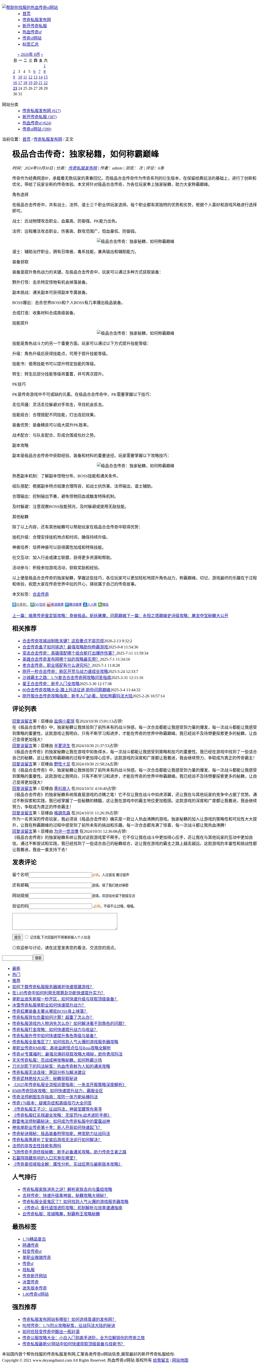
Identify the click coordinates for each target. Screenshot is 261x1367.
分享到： (23, 604)
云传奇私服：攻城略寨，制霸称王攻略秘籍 (61, 1214)
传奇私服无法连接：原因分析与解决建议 (49, 1072)
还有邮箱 (20, 885)
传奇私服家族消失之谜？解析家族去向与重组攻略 (67, 1189)
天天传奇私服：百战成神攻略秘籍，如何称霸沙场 (57, 1060)
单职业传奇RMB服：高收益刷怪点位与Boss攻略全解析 (61, 1048)
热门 (16, 974)
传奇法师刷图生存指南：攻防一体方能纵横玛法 (55, 1097)
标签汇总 (30, 44)
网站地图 (180, 1360)
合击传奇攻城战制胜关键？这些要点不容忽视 (63, 641)
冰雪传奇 (30, 1282)
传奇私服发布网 (36, 20)
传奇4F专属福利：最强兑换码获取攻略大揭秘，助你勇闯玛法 (67, 1054)
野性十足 (62, 764)
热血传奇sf (32, 32)
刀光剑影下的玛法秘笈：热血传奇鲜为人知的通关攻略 (61, 1066)
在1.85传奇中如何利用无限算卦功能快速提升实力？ (58, 993)
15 (46, 77)
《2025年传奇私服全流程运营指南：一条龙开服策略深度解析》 (69, 1085)
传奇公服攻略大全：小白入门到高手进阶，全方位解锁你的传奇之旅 (83, 1338)
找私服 (28, 1270)
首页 (26, 13)
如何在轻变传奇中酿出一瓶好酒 (51, 1332)
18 (25, 83)
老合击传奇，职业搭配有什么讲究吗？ (57, 665)
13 (35, 77)
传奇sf (27, 1263)
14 (40, 77)
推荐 (16, 981)
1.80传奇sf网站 (35, 1294)
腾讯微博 (75, 604)
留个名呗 (20, 875)
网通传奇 (30, 1245)
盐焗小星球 (64, 721)
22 (46, 83)
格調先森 (62, 813)
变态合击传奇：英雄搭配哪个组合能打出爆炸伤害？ (69, 653)
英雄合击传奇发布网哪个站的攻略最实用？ (61, 659)
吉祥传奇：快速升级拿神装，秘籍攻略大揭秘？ (65, 1195)
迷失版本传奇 (34, 1288)
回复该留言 (22, 721)
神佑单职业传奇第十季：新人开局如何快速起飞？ (57, 1127)
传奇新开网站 (34, 1276)
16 (15, 83)
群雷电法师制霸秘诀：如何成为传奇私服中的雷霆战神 (61, 1121)
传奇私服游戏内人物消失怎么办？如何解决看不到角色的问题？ (69, 1023)
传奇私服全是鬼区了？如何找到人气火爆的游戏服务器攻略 (65, 1042)
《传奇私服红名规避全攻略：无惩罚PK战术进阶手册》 (61, 1115)
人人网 (92, 604)
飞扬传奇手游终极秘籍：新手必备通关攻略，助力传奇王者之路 (69, 1152)
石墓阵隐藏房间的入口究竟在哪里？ (44, 1158)
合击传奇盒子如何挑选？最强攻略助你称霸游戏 (65, 647)
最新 (16, 968)
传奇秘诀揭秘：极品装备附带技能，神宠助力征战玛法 (61, 1133)
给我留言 (161, 1360)
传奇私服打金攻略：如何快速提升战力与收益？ (55, 1029)
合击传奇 (41, 594)
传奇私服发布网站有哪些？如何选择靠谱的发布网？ (69, 1319)
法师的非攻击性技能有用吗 (36, 1146)
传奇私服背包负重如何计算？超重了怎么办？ (53, 1017)
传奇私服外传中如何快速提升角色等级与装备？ (55, 1036)
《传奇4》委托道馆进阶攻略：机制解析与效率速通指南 (72, 1208)
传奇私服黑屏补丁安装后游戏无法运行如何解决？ (57, 1140)
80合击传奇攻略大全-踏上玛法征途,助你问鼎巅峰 (66, 690)
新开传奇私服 (34, 26)
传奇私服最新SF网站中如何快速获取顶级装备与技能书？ (73, 1344)
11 (25, 77)
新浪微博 (57, 604)
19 (30, 83)
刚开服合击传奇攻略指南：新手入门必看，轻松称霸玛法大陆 (77, 696)
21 (40, 83)
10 (20, 77)
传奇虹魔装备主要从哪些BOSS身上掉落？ (50, 1011)
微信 (105, 604)
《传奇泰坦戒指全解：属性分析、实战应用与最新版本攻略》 (67, 1164)
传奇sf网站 (32, 38)
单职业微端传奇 (36, 1257)
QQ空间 (40, 604)
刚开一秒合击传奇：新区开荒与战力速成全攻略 (65, 671)
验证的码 (20, 906)
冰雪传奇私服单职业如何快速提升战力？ (49, 1005)
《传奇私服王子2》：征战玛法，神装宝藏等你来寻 (57, 1109)
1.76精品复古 (34, 1239)
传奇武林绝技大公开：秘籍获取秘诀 (44, 1078)
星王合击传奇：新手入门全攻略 (51, 684)
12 (30, 77)
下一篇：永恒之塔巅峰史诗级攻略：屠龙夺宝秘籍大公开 (177, 616)
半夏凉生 (62, 746)
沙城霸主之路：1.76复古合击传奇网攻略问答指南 (66, 677)
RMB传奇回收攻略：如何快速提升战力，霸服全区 (57, 1091)
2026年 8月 (30, 54)
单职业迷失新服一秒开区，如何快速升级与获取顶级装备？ (65, 999)
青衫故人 (62, 788)
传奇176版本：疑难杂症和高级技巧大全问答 (52, 1103)
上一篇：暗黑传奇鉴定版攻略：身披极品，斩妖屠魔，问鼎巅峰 (69, 616)
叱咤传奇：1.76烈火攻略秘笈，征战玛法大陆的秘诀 (68, 1325)
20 (35, 83)
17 (20, 83)
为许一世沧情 (66, 831)
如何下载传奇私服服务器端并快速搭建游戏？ (53, 987)
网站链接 (20, 895)
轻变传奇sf (32, 1251)
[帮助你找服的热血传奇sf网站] (30, 7)
